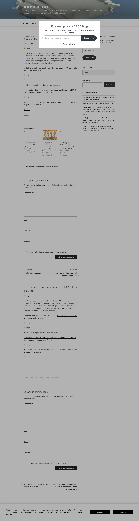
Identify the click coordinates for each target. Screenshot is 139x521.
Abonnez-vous (88, 38)
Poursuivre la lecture (69, 44)
